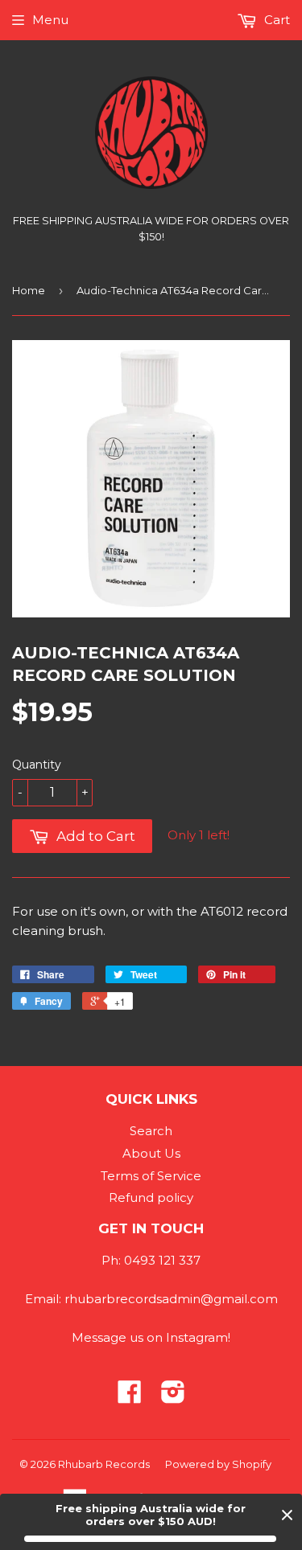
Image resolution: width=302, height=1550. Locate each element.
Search (151, 1130)
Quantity (36, 764)
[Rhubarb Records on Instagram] (173, 1396)
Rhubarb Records (104, 1464)
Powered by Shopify (218, 1464)
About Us (151, 1153)
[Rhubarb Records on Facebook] (130, 1396)
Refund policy (151, 1197)
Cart (275, 19)
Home (28, 290)
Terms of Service (151, 1175)
